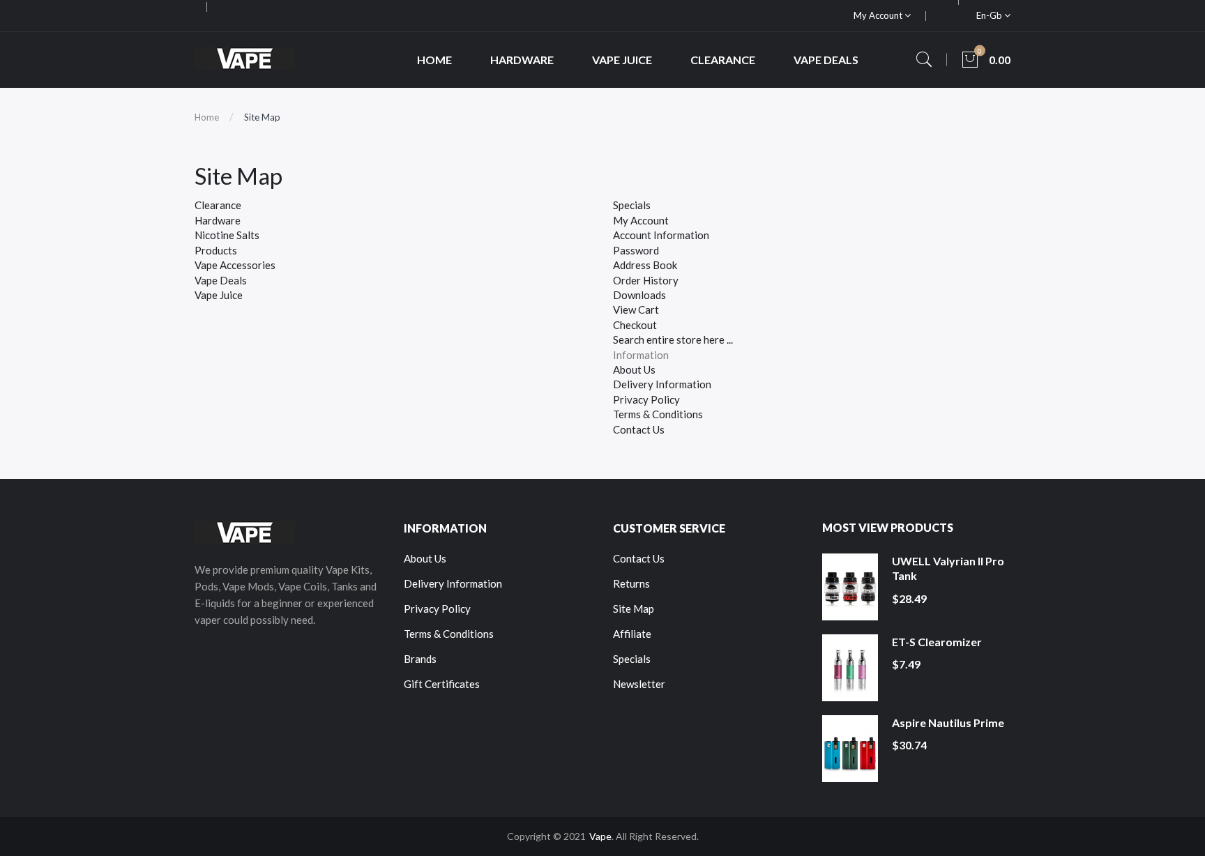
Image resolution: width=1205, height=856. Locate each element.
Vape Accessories (235, 265)
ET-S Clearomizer (937, 641)
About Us (634, 369)
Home (207, 117)
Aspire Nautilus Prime (948, 722)
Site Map (262, 117)
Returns (631, 583)
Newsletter (639, 684)
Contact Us (639, 429)
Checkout (635, 325)
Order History (646, 280)
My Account (879, 15)
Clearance (218, 205)
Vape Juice (219, 295)
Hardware (218, 220)
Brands (420, 658)
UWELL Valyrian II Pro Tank (948, 568)
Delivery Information (662, 384)
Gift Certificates (442, 684)
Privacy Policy (646, 399)
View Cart (636, 309)
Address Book (645, 265)
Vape (600, 836)
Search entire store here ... (673, 339)
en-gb (990, 15)
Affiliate (632, 633)
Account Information (661, 235)
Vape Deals (221, 280)
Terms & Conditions (658, 414)
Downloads (639, 295)
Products (216, 250)
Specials (632, 205)
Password (636, 250)
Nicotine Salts (227, 235)
